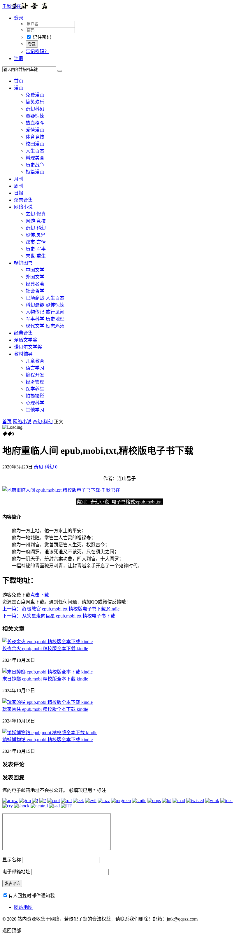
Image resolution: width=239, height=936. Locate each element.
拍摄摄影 (35, 395)
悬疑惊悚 (35, 115)
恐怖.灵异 (35, 234)
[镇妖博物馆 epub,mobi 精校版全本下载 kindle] (49, 732)
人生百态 (35, 150)
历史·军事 (36, 248)
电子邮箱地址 (16, 871)
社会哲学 (35, 290)
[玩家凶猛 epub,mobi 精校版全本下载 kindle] (47, 702)
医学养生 (35, 388)
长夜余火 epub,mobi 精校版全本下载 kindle (45, 648)
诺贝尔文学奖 (28, 346)
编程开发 (35, 374)
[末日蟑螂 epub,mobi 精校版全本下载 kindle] (47, 671)
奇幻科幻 (35, 108)
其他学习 (35, 409)
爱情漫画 (35, 129)
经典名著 (35, 283)
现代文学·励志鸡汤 (45, 325)
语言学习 (35, 367)
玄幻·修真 (36, 213)
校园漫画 (35, 143)
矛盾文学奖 (25, 339)
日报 (18, 192)
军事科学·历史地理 (45, 318)
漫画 (18, 87)
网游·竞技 (36, 220)
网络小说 (23, 206)
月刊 (18, 178)
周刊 (18, 185)
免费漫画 (35, 94)
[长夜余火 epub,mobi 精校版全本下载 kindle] (47, 641)
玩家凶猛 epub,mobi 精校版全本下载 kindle (45, 709)
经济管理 (35, 381)
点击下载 (39, 594)
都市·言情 (36, 241)
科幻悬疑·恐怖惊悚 (45, 304)
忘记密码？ (37, 51)
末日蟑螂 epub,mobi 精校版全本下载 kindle (45, 678)
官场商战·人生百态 (45, 297)
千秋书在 (11, 6)
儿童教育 (35, 360)
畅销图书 (23, 262)
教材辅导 (23, 353)
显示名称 (11, 859)
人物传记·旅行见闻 (45, 311)
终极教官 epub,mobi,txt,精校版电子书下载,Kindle (60, 608)
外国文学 (35, 276)
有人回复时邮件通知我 (31, 895)
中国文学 (35, 269)
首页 (18, 80)
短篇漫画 (35, 171)
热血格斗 (35, 122)
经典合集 (23, 332)
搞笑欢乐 (35, 101)
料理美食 (35, 157)
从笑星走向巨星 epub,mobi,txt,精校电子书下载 (58, 615)
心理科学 (35, 402)
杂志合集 (23, 199)
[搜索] (59, 71)
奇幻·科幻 (36, 227)
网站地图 (23, 907)
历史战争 (35, 164)
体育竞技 (35, 136)
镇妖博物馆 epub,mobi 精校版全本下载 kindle (47, 739)
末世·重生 (36, 255)
